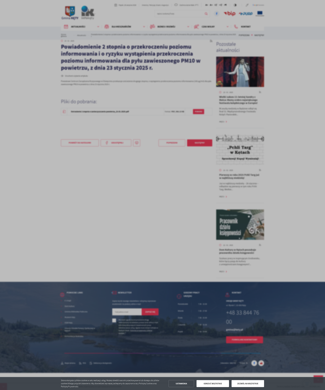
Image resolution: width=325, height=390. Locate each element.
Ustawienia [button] (181, 383)
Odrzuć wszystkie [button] (213, 383)
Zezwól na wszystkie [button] (247, 383)
